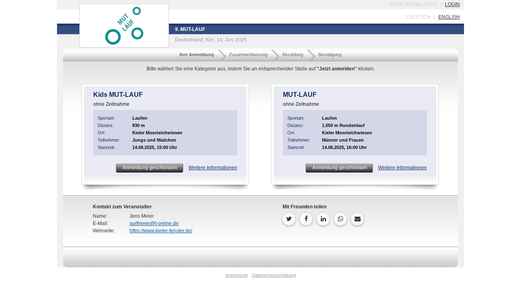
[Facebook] (306, 218)
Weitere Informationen (212, 168)
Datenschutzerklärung (274, 275)
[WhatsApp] (340, 218)
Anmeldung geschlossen (149, 168)
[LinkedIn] (323, 218)
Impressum (236, 275)
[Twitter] (289, 218)
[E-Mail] (357, 218)
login (452, 4)
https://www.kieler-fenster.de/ (160, 231)
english (449, 17)
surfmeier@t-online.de (154, 223)
